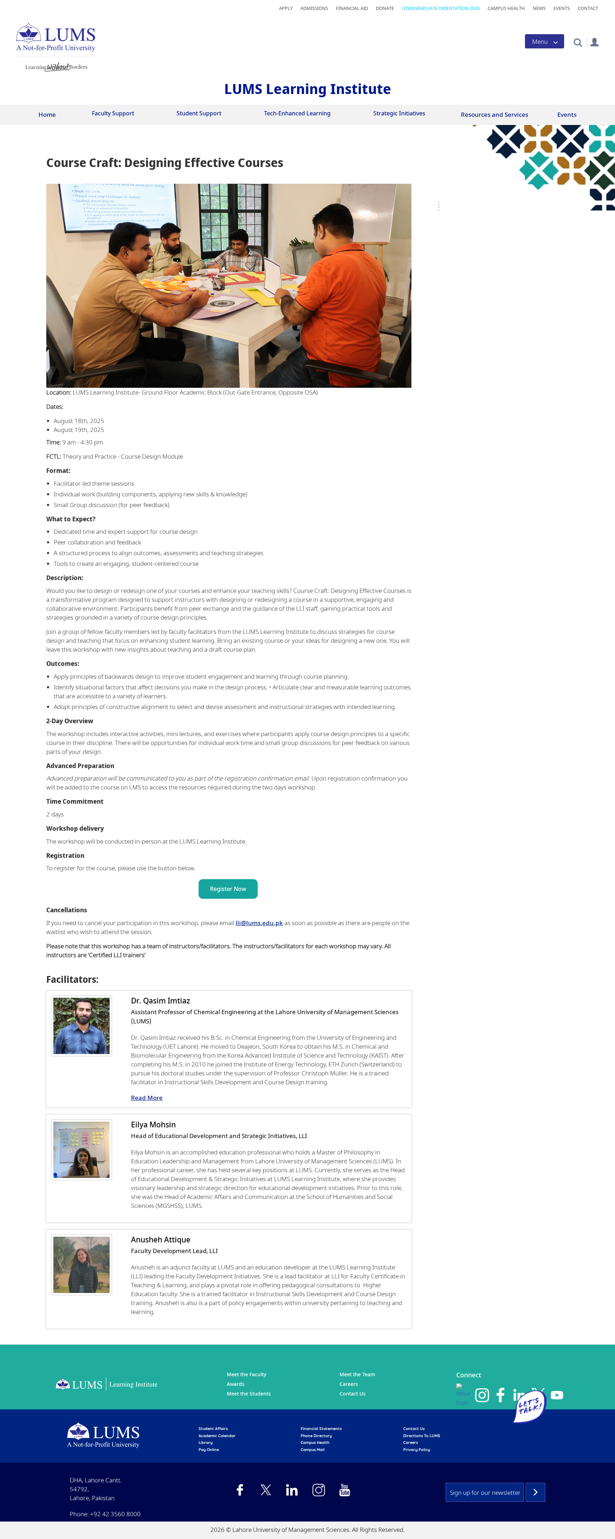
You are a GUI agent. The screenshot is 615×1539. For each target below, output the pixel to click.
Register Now (228, 889)
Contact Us (353, 1393)
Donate (385, 8)
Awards (236, 1384)
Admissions (314, 8)
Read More (147, 1098)
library (205, 1442)
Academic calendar (217, 1435)
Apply (286, 8)
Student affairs (213, 1428)
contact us (414, 1428)
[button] (578, 42)
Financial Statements (321, 1428)
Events (561, 8)
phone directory (316, 1435)
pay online (209, 1449)
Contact (588, 8)
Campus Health (506, 8)
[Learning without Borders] (55, 66)
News (539, 8)
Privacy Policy (416, 1449)
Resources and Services (494, 114)
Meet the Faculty (246, 1374)
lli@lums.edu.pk (259, 923)
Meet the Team (357, 1374)
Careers (349, 1384)
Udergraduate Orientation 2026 (441, 8)
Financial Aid (352, 8)
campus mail (313, 1449)
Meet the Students (249, 1393)
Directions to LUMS (421, 1435)
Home (47, 114)
